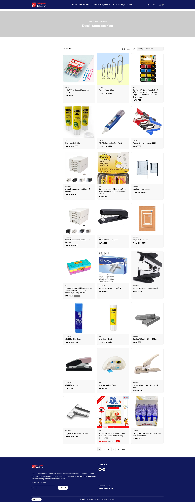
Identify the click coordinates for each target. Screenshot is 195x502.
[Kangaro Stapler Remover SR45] (147, 267)
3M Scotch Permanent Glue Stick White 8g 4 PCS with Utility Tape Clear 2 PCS (112, 435)
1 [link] (99, 449)
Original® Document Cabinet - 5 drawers (77, 190)
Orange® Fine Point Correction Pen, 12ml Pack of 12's (147, 434)
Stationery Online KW (93, 499)
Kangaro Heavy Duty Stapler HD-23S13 (146, 386)
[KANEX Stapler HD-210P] (113, 219)
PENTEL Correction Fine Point (110, 143)
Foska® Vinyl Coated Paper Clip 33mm (77, 91)
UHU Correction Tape (107, 385)
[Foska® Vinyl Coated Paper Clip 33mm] (79, 69)
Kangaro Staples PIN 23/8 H (110, 288)
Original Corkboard (140, 240)
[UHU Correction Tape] (113, 364)
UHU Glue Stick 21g (106, 339)
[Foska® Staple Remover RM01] (147, 122)
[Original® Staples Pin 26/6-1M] (79, 412)
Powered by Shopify (108, 499)
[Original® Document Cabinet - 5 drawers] (79, 168)
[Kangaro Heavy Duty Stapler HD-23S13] (147, 364)
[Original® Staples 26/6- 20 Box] (147, 318)
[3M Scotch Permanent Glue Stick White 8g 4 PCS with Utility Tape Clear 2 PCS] (113, 412)
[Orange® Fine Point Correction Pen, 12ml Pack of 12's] (147, 412)
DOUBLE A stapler (72, 385)
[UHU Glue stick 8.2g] (79, 122)
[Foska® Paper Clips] (113, 69)
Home (90, 21)
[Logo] (37, 467)
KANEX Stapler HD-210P (108, 240)
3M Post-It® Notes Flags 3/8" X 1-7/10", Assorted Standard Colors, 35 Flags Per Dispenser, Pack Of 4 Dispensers (147, 93)
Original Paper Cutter (141, 189)
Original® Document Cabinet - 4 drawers (77, 241)
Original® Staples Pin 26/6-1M (76, 433)
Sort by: (140, 49)
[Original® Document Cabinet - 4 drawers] (79, 219)
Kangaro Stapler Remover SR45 (145, 288)
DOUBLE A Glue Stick (73, 339)
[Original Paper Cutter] (147, 168)
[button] (147, 4)
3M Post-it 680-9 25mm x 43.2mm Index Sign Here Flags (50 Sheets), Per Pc (112, 191)
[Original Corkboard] (147, 219)
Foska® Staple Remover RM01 (144, 143)
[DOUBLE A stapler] (79, 364)
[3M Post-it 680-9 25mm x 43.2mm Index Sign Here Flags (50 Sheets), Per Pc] (113, 168)
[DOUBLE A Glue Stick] (79, 318)
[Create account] (153, 4)
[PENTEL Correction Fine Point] (113, 122)
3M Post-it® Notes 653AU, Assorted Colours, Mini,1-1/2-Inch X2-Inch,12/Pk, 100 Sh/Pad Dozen (78, 290)
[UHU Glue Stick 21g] (113, 318)
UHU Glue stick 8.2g (72, 143)
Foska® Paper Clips (106, 90)
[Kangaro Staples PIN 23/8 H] (113, 267)
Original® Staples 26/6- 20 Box (145, 339)
